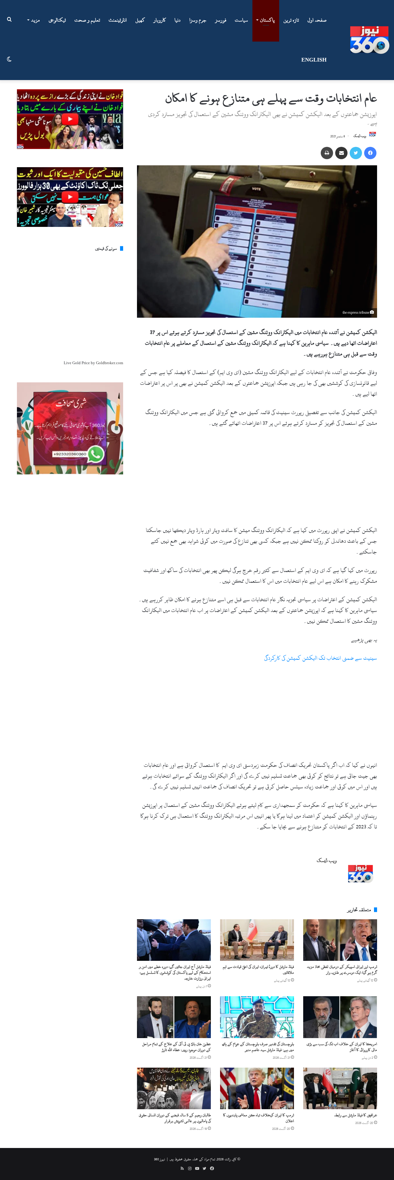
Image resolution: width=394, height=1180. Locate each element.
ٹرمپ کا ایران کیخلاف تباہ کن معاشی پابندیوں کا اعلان (258, 1118)
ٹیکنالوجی (57, 20)
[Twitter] (356, 153)
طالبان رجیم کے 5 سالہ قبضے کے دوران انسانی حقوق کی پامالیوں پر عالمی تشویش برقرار (175, 1118)
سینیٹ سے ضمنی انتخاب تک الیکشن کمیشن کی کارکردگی (320, 658)
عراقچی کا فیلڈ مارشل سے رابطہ (355, 1115)
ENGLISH (314, 60)
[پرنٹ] (327, 153)
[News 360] (369, 40)
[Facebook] (370, 153)
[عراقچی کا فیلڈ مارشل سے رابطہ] (340, 1088)
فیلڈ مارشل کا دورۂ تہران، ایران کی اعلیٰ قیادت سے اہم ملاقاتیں (258, 969)
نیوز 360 (159, 1159)
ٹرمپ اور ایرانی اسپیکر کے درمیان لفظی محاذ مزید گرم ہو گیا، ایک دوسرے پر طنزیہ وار (342, 969)
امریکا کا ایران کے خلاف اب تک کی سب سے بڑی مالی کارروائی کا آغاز (342, 1046)
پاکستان (267, 20)
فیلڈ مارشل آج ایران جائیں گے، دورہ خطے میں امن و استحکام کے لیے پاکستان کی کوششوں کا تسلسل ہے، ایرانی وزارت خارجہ (175, 972)
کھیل (140, 20)
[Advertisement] (257, 479)
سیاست (241, 20)
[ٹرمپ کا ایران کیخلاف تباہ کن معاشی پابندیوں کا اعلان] (257, 1088)
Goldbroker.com (109, 363)
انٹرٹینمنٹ (118, 20)
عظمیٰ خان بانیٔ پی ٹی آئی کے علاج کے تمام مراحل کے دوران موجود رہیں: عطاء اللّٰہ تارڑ (176, 1046)
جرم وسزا (198, 20)
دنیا (178, 20)
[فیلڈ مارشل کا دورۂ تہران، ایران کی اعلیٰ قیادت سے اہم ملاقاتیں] (257, 940)
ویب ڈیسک (359, 136)
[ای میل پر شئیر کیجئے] (341, 153)
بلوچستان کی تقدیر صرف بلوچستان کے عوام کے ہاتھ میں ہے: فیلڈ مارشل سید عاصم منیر (258, 1046)
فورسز (220, 20)
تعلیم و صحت (87, 20)
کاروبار (160, 20)
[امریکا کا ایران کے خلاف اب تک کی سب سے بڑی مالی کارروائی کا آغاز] (340, 1017)
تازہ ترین (291, 20)
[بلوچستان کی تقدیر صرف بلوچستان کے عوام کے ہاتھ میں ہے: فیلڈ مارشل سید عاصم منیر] (257, 1017)
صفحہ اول (317, 20)
